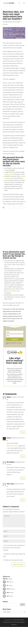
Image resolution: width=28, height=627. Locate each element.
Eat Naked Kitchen (8, 21)
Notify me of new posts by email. (14, 560)
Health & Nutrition (16, 21)
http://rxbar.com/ (12, 446)
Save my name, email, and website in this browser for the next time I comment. (14, 548)
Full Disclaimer (17, 622)
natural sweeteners (11, 291)
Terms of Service (10, 622)
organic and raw (8, 174)
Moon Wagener (11, 462)
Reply (22, 432)
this (24, 264)
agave (8, 285)
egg (13, 168)
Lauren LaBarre (16, 619)
